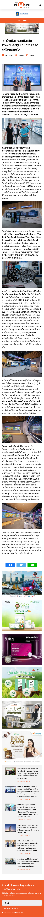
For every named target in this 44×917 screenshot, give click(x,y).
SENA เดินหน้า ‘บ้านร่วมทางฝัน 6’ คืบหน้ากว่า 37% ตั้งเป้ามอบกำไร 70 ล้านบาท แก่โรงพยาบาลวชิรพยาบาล (28, 829)
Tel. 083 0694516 (11, 889)
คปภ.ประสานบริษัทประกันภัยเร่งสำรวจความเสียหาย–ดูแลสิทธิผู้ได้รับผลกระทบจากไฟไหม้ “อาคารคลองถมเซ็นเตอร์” (28, 862)
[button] (22, 28)
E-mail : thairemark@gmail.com (18, 885)
